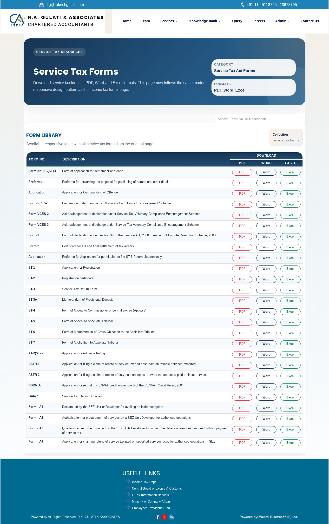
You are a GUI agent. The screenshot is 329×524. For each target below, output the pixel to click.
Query (237, 21)
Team (145, 21)
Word (266, 172)
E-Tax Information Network (150, 495)
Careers (258, 21)
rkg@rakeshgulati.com (65, 5)
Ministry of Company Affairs (151, 501)
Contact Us (310, 21)
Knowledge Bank (203, 21)
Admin (281, 21)
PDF (242, 172)
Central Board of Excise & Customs (157, 488)
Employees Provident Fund (151, 508)
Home (126, 21)
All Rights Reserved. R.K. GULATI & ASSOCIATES (84, 517)
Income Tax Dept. (144, 482)
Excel (290, 172)
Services (167, 21)
